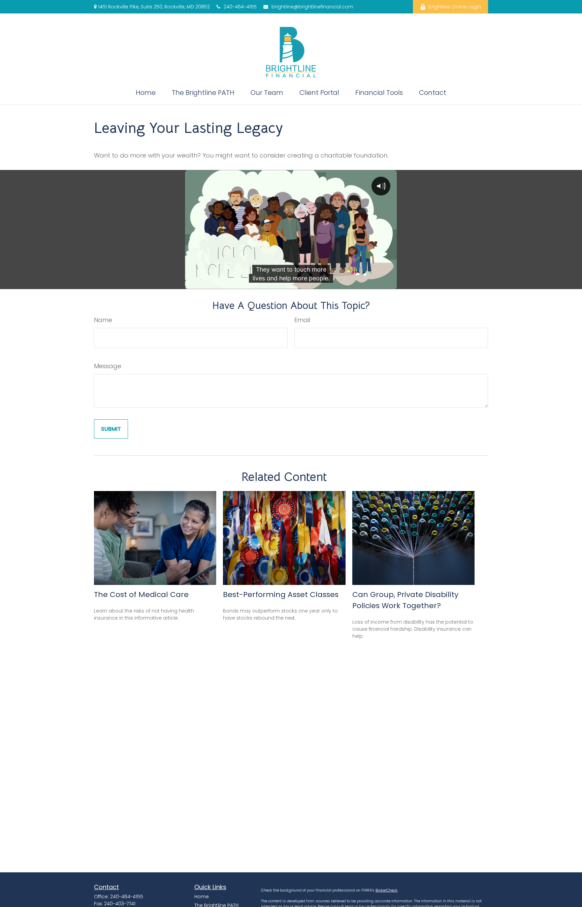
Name (103, 320)
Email (302, 320)
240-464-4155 (240, 6)
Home (201, 896)
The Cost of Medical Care (141, 594)
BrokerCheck (386, 890)
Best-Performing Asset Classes (280, 594)
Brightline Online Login (454, 6)
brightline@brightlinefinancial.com (312, 6)
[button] (146, 92)
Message (107, 366)
